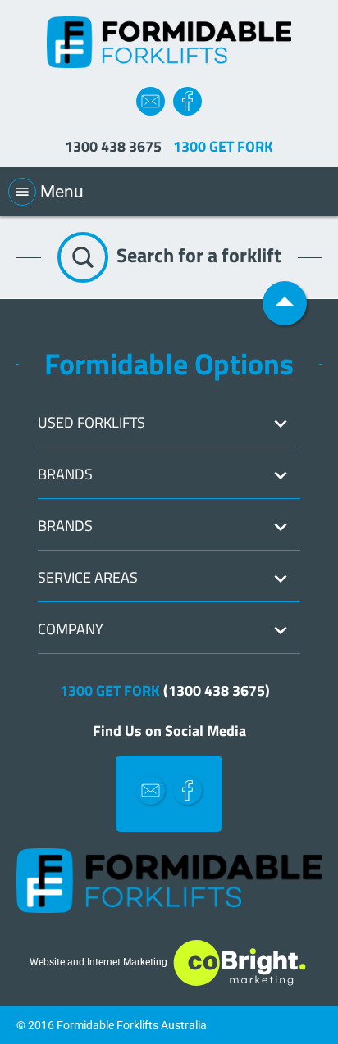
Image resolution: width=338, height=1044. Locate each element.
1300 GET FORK (165, 690)
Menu (49, 192)
